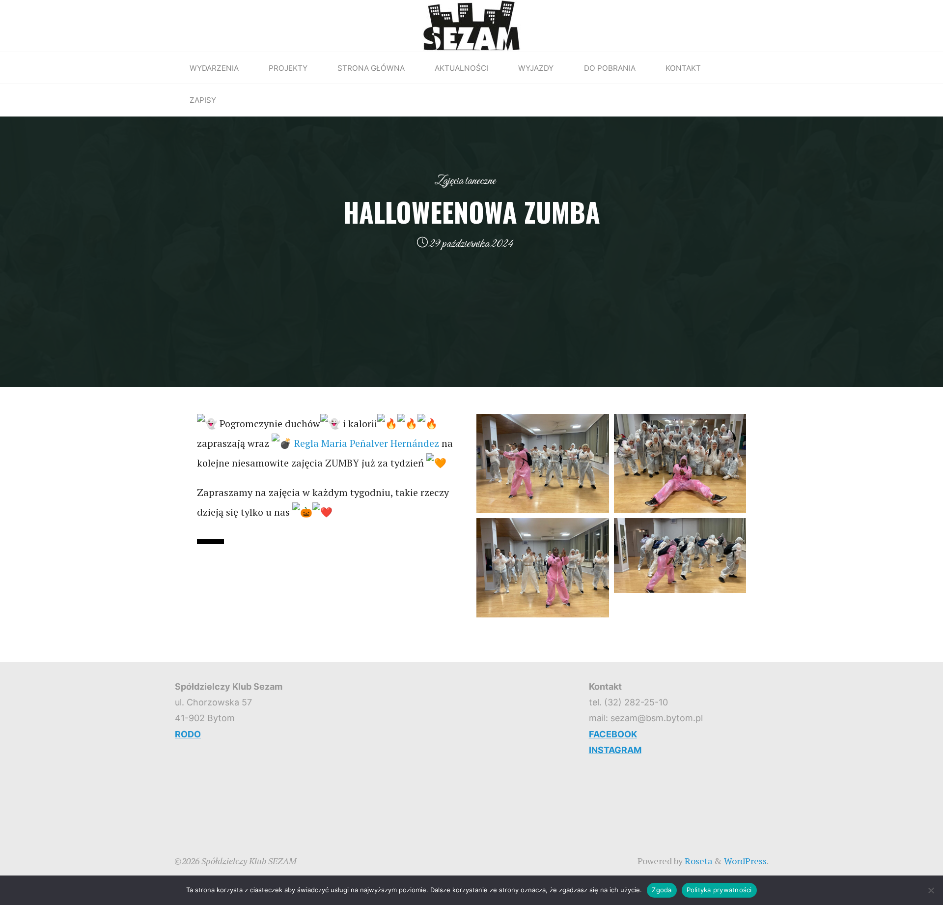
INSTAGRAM (615, 750)
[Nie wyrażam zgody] (931, 890)
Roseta (697, 861)
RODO (188, 734)
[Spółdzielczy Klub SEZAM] (471, 24)
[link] (366, 443)
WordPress (745, 861)
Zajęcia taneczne (465, 181)
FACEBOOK (613, 734)
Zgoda (661, 890)
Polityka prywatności (719, 890)
